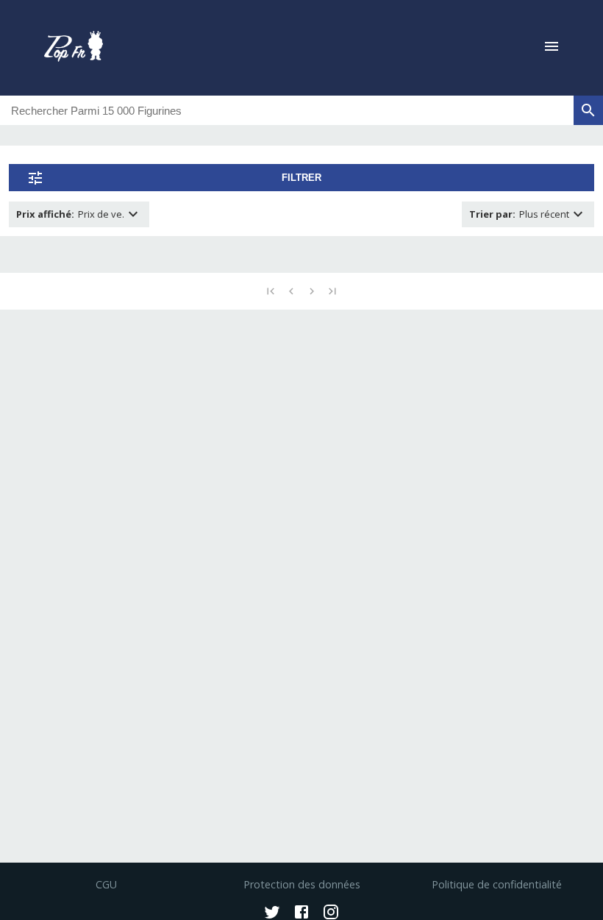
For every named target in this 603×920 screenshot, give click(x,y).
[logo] (73, 48)
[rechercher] (588, 110)
